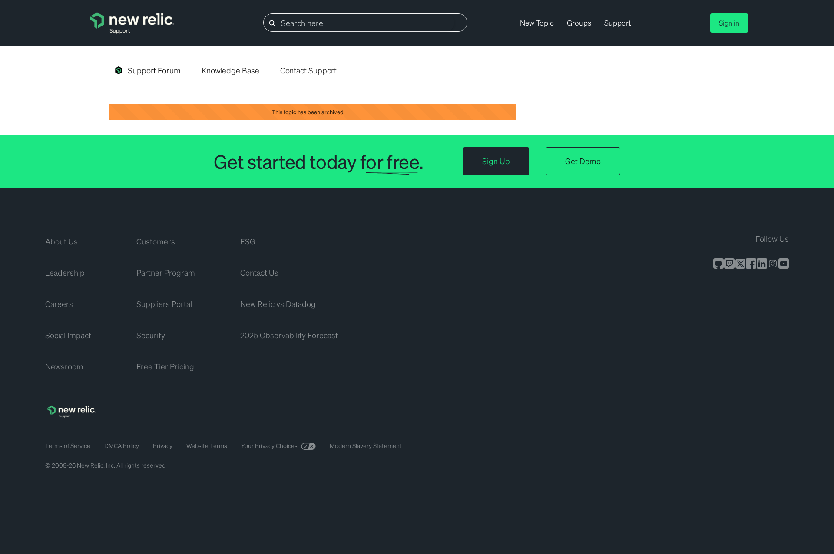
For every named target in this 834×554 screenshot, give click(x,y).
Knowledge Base (230, 70)
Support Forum (154, 70)
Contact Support (308, 70)
